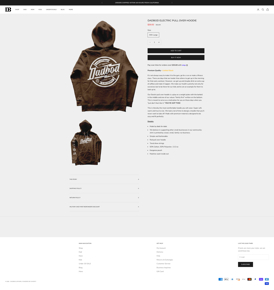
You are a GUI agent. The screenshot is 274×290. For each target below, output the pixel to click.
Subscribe (245, 264)
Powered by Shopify (29, 281)
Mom (32, 9)
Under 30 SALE (51, 9)
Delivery (160, 252)
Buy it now (176, 57)
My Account (161, 248)
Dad (25, 9)
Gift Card (160, 271)
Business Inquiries (164, 267)
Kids (40, 9)
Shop (17, 9)
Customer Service (163, 263)
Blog (63, 9)
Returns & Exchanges (165, 260)
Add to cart (176, 51)
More (71, 9)
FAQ (158, 256)
